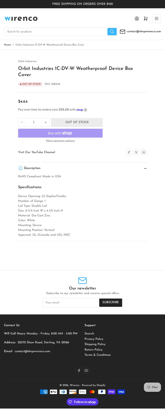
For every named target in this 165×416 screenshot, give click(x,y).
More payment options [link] (60, 140)
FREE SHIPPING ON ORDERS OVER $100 (82, 4)
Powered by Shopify (93, 385)
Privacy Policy (94, 339)
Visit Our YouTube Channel (36, 152)
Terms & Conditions (98, 355)
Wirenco (74, 385)
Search (89, 333)
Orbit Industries (27, 61)
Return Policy (93, 349)
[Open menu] (156, 18)
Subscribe (110, 302)
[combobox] (60, 31)
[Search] (112, 31)
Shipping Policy (95, 344)
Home (7, 45)
